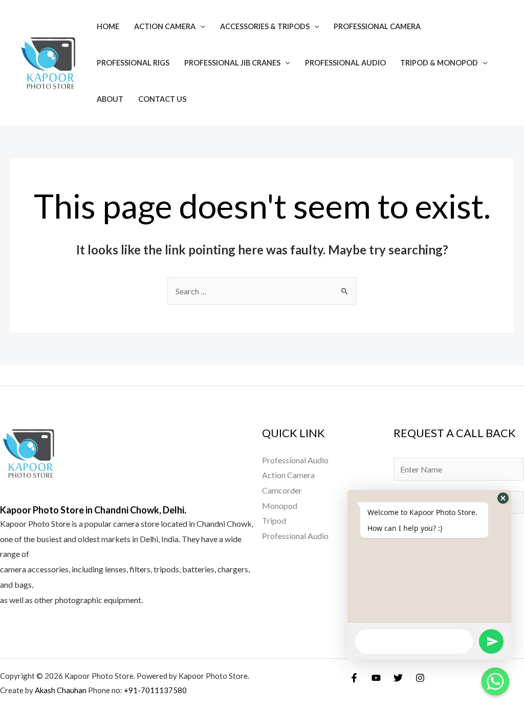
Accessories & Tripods (265, 26)
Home (108, 26)
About (110, 99)
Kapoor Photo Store (35, 523)
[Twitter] (398, 677)
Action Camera (164, 26)
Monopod (279, 505)
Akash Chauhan (61, 690)
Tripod (274, 520)
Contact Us (162, 99)
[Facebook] (354, 677)
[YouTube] (376, 677)
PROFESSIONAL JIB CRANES (232, 62)
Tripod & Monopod (439, 62)
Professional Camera (377, 26)
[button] (503, 498)
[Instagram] (420, 677)
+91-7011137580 (155, 690)
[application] (200, 26)
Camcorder (282, 490)
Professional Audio (345, 62)
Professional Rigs (133, 62)
